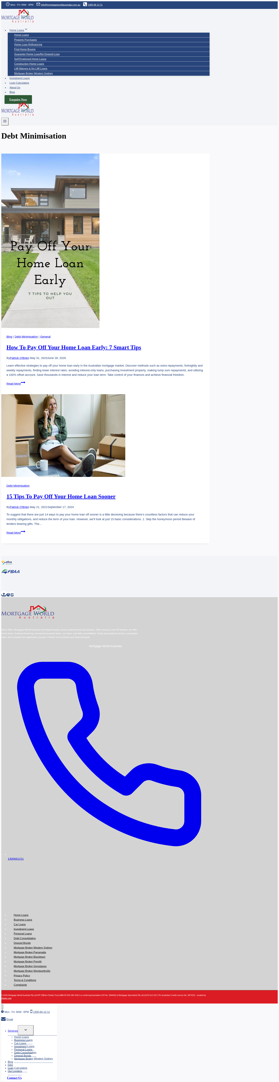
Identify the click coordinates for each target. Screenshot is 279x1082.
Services (13, 1031)
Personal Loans (23, 933)
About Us (15, 87)
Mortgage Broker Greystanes (30, 966)
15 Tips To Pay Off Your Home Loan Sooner (61, 496)
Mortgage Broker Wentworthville (32, 971)
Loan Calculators (19, 83)
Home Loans (21, 35)
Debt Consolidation (25, 938)
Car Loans (20, 924)
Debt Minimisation (26, 336)
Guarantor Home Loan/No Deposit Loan (37, 54)
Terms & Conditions (25, 980)
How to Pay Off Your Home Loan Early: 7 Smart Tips (73, 347)
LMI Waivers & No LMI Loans (30, 68)
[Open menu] (5, 121)
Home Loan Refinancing (28, 44)
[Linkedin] (12, 594)
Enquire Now (18, 99)
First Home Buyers (25, 49)
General (45, 336)
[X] (8, 594)
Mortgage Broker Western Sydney (33, 73)
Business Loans (23, 919)
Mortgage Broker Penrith (28, 961)
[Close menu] (2, 1006)
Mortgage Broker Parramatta (30, 952)
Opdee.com (6, 998)
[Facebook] (3, 594)
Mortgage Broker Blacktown (29, 957)
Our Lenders (15, 1071)
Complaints (20, 984)
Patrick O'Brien (19, 358)
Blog (12, 92)
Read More (15, 383)
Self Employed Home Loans (30, 59)
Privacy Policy (22, 975)
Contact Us (14, 1078)
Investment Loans (20, 78)
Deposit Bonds (22, 943)
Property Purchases (25, 39)
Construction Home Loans (29, 63)
